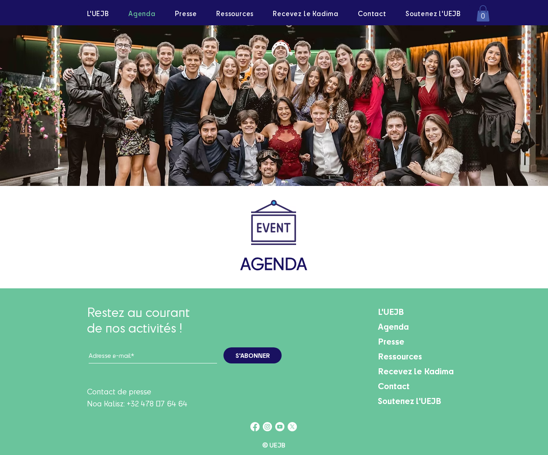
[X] (292, 426)
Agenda (393, 326)
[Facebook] (255, 426)
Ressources (400, 356)
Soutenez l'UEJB (409, 400)
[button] (483, 13)
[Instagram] (267, 426)
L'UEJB (391, 311)
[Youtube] (279, 426)
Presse (391, 341)
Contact (394, 386)
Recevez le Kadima (416, 371)
